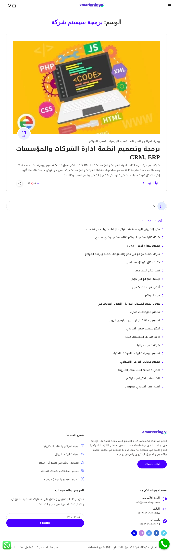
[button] (14, 5)
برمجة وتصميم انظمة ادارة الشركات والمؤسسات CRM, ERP (88, 153)
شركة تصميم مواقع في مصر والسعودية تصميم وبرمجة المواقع (122, 254)
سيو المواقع (152, 295)
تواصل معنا (26, 547)
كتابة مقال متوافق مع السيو (143, 262)
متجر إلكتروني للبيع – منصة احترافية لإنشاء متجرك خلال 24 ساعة (122, 229)
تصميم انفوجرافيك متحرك (145, 312)
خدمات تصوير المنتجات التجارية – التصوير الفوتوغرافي (129, 304)
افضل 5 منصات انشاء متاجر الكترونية (138, 370)
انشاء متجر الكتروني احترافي (143, 378)
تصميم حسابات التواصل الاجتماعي (140, 362)
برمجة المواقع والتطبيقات (145, 141)
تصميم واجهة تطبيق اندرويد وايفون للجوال (134, 320)
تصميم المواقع (97, 141)
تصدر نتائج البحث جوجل (147, 271)
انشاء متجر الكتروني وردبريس (142, 387)
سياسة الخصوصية (47, 547)
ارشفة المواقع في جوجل (145, 279)
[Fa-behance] (134, 533)
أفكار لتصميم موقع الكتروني (143, 329)
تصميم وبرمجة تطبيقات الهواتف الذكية (136, 353)
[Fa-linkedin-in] (149, 533)
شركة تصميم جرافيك (148, 345)
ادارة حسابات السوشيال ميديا (142, 337)
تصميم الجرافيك (118, 141)
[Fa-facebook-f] (156, 533)
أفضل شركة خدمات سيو (146, 287)
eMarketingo (95, 547)
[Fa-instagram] (141, 533)
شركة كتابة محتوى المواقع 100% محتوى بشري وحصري (127, 237)
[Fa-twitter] (164, 533)
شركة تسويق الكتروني (126, 547)
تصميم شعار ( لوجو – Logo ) (143, 246)
